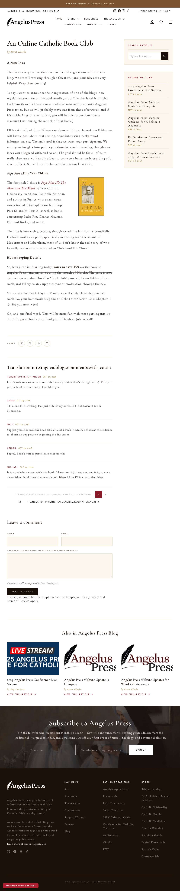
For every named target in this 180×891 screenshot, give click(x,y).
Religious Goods (152, 835)
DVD (106, 849)
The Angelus (113, 19)
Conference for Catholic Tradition (118, 826)
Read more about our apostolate (26, 843)
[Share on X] (21, 343)
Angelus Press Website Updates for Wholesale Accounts (144, 121)
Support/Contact (75, 817)
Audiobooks (110, 835)
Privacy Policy (89, 597)
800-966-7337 (51, 11)
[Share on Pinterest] (38, 343)
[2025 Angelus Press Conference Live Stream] (33, 658)
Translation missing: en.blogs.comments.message (42, 550)
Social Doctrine (113, 810)
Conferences (72, 24)
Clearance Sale (150, 856)
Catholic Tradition (153, 821)
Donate (111, 24)
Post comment (22, 591)
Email (65, 534)
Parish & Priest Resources (23, 11)
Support (93, 24)
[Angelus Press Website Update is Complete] (90, 658)
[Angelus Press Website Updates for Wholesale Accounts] (147, 658)
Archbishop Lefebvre (116, 789)
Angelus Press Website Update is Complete (143, 104)
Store (72, 19)
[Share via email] (47, 343)
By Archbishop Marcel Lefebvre (156, 798)
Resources (91, 19)
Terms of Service (18, 601)
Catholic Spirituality (155, 807)
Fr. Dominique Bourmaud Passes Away (145, 139)
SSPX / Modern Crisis (116, 817)
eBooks (107, 842)
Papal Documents (114, 803)
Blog (67, 831)
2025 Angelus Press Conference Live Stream (144, 88)
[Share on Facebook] (30, 343)
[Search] (164, 56)
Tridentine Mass (152, 789)
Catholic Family (152, 814)
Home (59, 19)
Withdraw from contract (21, 885)
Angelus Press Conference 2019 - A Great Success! (146, 155)
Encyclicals (110, 796)
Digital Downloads (153, 842)
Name (10, 534)
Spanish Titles (150, 849)
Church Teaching (152, 828)
